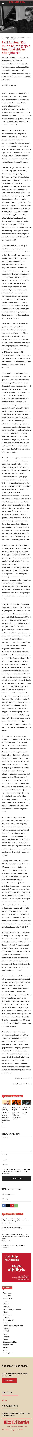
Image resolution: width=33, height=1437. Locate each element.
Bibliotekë (4, 1229)
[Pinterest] (12, 1205)
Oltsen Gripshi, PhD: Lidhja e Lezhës (13, 1245)
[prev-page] (3, 1126)
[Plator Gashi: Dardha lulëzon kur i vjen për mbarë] (26, 1103)
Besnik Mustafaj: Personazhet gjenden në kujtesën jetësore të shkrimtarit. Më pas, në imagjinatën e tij (6, 1115)
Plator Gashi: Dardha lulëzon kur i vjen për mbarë (26, 1111)
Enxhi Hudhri (10, 1189)
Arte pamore (5, 1247)
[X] (8, 1205)
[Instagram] (6, 1401)
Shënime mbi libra (6, 1223)
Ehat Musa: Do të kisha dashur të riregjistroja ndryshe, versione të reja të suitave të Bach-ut (16, 1113)
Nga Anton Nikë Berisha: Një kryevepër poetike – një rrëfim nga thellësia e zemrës (15, 1220)
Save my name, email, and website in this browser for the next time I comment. (16, 1171)
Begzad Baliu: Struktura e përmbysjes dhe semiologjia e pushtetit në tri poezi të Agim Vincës (15, 1236)
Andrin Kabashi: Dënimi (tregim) (12, 1228)
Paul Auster (18, 1189)
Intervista (7, 37)
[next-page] (6, 1126)
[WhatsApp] (16, 1205)
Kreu (3, 37)
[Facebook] (4, 1205)
